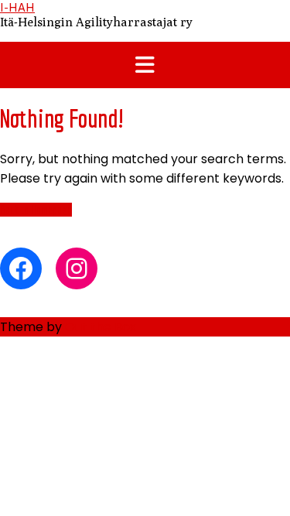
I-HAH (17, 7)
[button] (145, 65)
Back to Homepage (36, 210)
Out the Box (100, 327)
